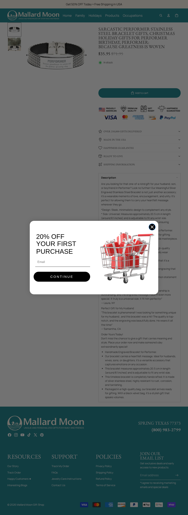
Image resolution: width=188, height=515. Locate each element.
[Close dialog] (152, 227)
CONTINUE (61, 277)
